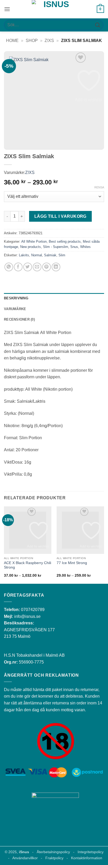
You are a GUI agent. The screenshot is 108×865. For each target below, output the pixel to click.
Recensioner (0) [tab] (19, 319)
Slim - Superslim (55, 247)
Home (12, 40)
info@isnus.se (27, 616)
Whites (85, 247)
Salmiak (50, 255)
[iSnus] (54, 9)
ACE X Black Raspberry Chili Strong (27, 565)
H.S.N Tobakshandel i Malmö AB (34, 655)
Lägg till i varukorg (60, 216)
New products (30, 247)
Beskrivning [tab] (16, 298)
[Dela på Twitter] (27, 267)
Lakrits (24, 255)
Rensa (99, 187)
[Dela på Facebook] (18, 267)
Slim (61, 255)
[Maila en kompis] (37, 267)
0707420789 (33, 609)
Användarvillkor (25, 858)
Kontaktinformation (86, 858)
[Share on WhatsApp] (8, 267)
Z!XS (49, 40)
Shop (32, 40)
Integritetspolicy (91, 852)
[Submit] (98, 25)
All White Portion (34, 241)
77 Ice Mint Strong (72, 563)
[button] (7, 9)
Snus (74, 247)
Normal (36, 255)
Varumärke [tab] (15, 309)
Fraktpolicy (54, 858)
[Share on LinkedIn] (56, 267)
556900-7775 (31, 662)
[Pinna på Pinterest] (46, 267)
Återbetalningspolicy (53, 852)
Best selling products (65, 241)
